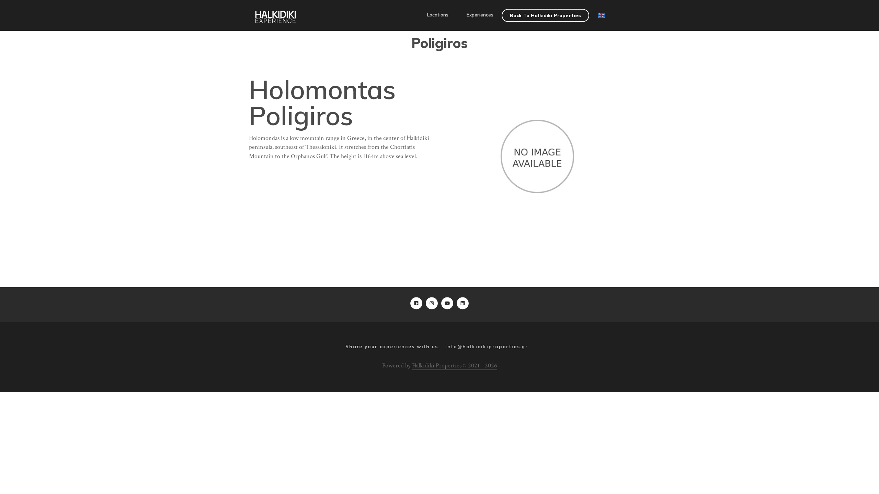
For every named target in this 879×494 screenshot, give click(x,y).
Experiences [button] (480, 14)
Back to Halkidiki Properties (545, 15)
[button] (350, 11)
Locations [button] (437, 14)
